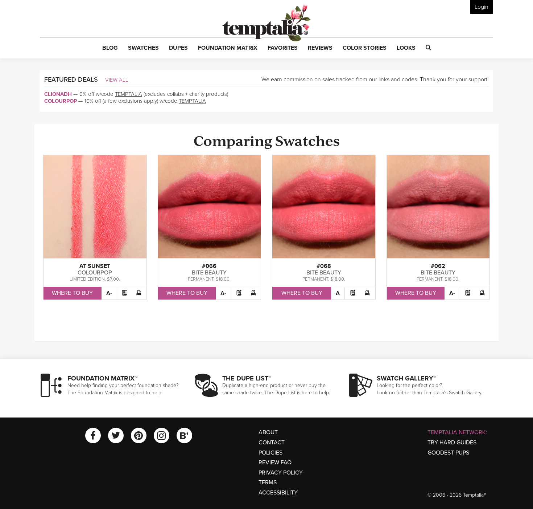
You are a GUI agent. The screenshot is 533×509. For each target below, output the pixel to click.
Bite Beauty (209, 272)
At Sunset (94, 266)
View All (116, 80)
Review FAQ (275, 462)
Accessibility (278, 492)
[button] (110, 48)
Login (481, 7)
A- (109, 293)
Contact (272, 442)
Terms (268, 482)
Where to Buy (72, 293)
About (268, 432)
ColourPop (60, 101)
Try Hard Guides (451, 442)
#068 (324, 266)
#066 (209, 266)
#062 (438, 266)
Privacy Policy (281, 472)
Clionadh (58, 94)
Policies (270, 452)
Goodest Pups (448, 452)
